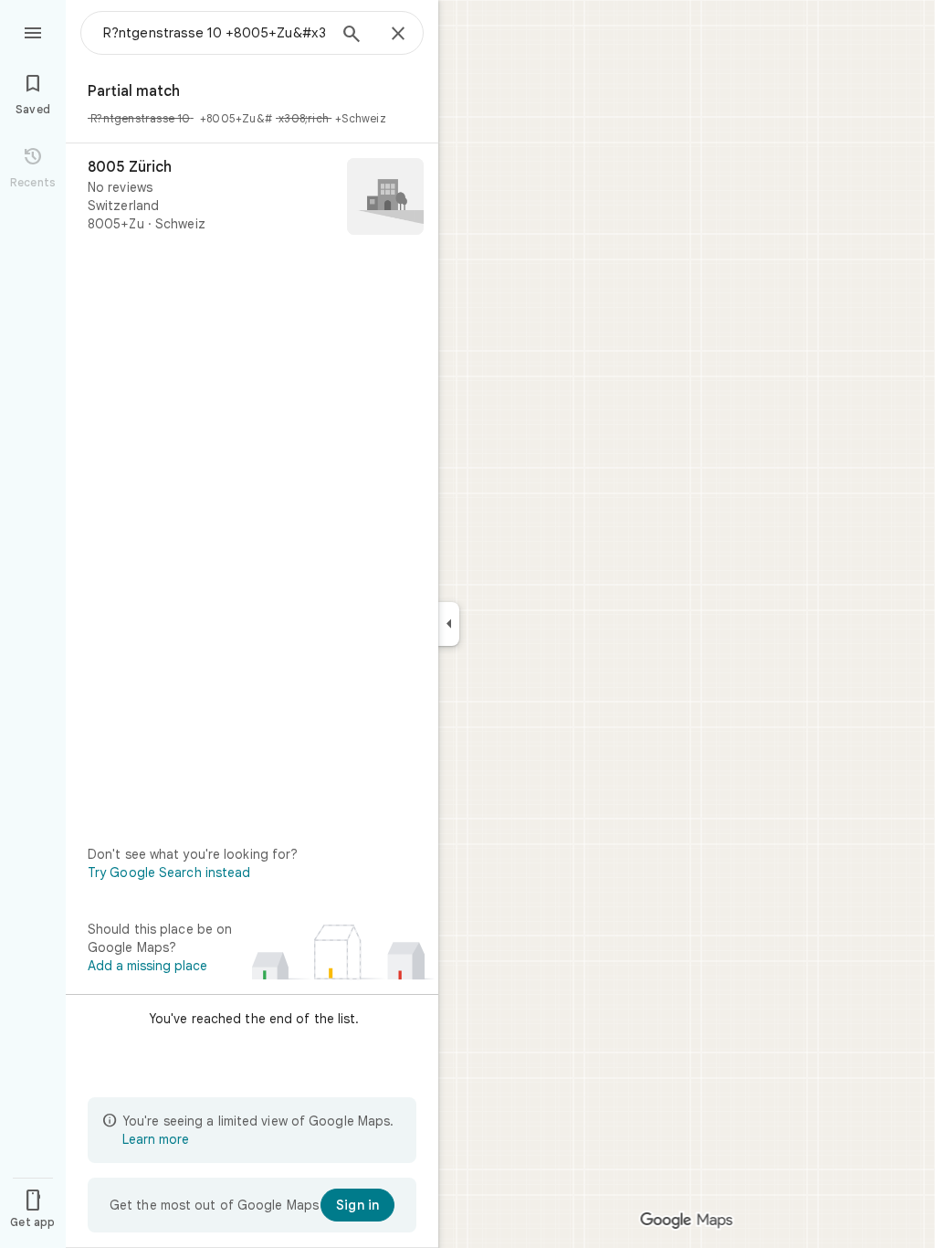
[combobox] (214, 33)
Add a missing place (147, 965)
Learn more (155, 1139)
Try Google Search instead (169, 872)
